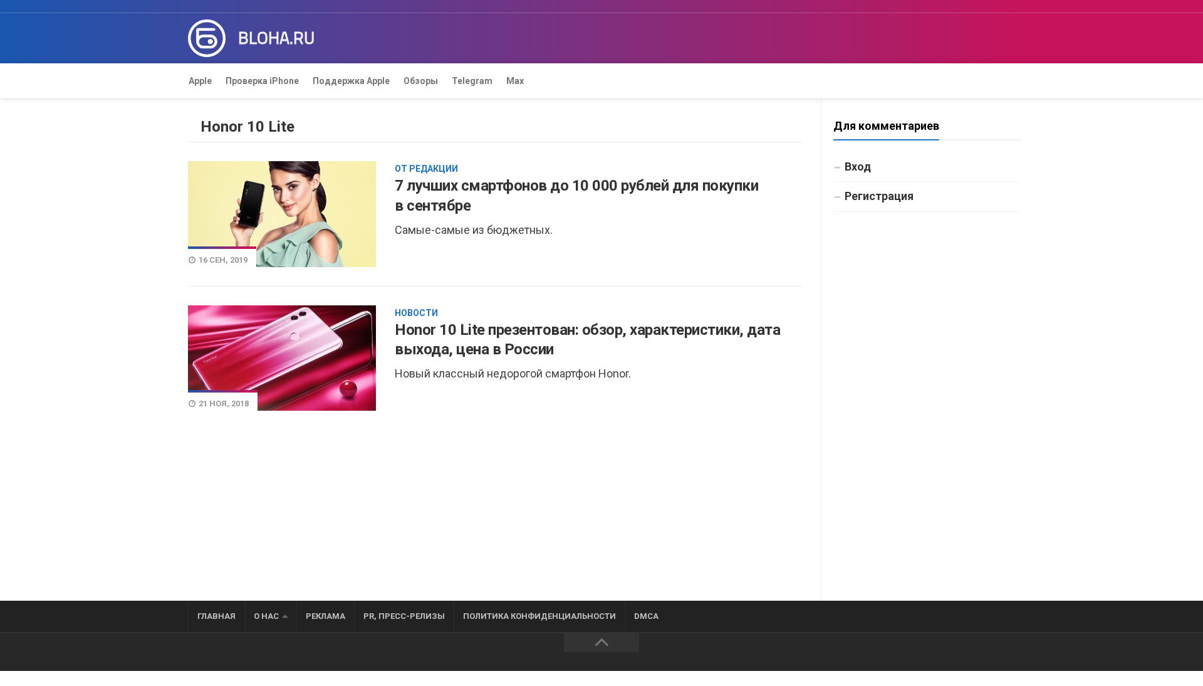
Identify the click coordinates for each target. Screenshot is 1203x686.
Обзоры (421, 81)
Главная (216, 616)
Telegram (472, 81)
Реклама (325, 616)
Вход (858, 166)
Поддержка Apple (351, 81)
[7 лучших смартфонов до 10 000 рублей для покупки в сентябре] (282, 213)
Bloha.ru (276, 38)
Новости (416, 313)
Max (515, 81)
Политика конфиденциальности (539, 616)
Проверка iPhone (262, 81)
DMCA (646, 616)
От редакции (426, 169)
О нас (266, 616)
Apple (200, 81)
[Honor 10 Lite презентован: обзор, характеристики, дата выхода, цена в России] (282, 358)
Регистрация (879, 196)
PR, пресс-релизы (404, 616)
